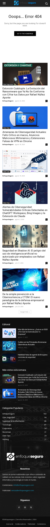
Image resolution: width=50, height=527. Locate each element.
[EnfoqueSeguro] (24, 3)
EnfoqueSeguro (7, 101)
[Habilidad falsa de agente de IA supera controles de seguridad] (9, 358)
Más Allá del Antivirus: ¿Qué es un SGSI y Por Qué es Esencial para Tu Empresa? (33, 331)
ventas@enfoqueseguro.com (22, 490)
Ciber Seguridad (8, 84)
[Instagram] (25, 507)
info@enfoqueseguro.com (23, 485)
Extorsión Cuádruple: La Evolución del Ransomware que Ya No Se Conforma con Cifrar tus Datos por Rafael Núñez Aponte (23, 93)
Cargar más (24, 312)
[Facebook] (19, 507)
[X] (31, 507)
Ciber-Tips (6, 128)
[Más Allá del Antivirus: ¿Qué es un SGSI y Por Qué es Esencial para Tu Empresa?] (9, 333)
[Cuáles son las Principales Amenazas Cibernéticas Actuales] (9, 346)
